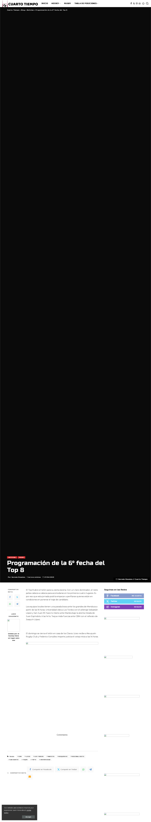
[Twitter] (134, 3)
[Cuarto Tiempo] (20, 3)
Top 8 (34, 759)
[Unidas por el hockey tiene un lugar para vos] (13, 625)
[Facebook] (131, 3)
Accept (28, 817)
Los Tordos (39, 756)
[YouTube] (140, 3)
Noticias (12, 557)
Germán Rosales (18, 577)
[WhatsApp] (10, 604)
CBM (20, 756)
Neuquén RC (63, 756)
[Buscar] (147, 3)
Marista (51, 756)
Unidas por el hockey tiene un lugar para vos (13, 637)
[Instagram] (137, 3)
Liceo (28, 756)
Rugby (21, 557)
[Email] (30, 776)
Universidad (45, 759)
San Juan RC (14, 759)
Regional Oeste (78, 756)
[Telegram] (17, 604)
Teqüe (25, 759)
